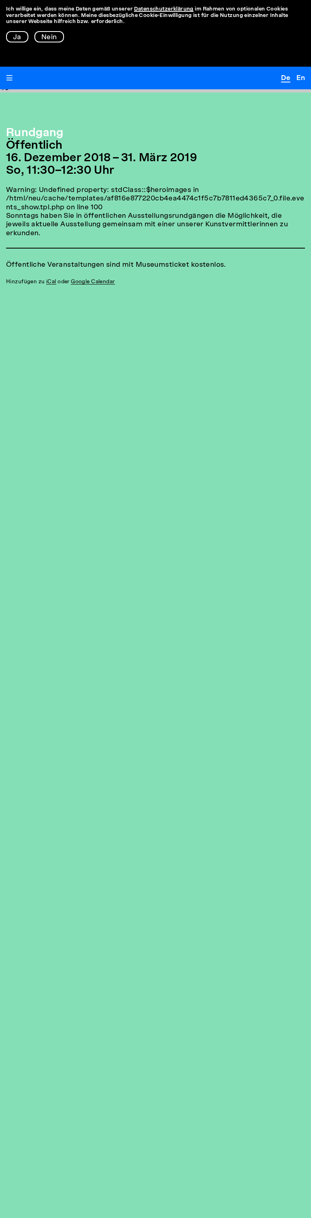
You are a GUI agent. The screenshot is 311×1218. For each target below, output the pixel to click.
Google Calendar (93, 281)
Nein (49, 37)
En (300, 78)
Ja (17, 37)
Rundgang (35, 133)
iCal (51, 281)
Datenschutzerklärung (164, 9)
